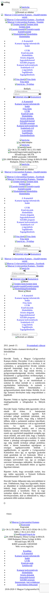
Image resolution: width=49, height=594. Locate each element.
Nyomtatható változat (36, 345)
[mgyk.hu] (24, 7)
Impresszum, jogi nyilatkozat (27, 582)
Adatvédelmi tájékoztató (27, 585)
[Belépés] (40, 94)
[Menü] (24, 147)
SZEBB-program (27, 123)
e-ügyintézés (27, 130)
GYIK (27, 111)
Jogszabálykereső (27, 121)
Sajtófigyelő (27, 565)
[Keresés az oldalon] (24, 12)
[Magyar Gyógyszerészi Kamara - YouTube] (24, 22)
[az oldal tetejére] (24, 142)
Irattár (27, 106)
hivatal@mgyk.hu (27, 534)
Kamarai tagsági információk (27, 104)
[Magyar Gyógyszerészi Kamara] (24, 522)
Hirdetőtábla (27, 116)
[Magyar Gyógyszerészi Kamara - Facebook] (24, 19)
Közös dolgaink (27, 118)
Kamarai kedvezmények (27, 126)
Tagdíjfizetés (27, 133)
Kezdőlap (27, 551)
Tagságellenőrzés (27, 135)
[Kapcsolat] (24, 525)
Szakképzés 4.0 (27, 128)
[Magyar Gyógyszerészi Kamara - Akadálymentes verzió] (24, 17)
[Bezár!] (24, 4)
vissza (8, 514)
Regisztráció (35, 97)
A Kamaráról (27, 101)
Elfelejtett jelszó (22, 97)
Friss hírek (27, 109)
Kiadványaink (27, 113)
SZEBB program (27, 580)
